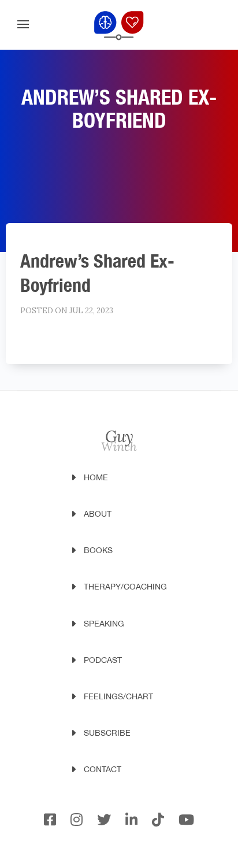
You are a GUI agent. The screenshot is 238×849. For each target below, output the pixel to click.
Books (98, 550)
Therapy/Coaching (125, 586)
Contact (102, 769)
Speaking (104, 623)
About (97, 513)
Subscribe (107, 732)
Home (96, 477)
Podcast (103, 660)
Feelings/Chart (118, 696)
